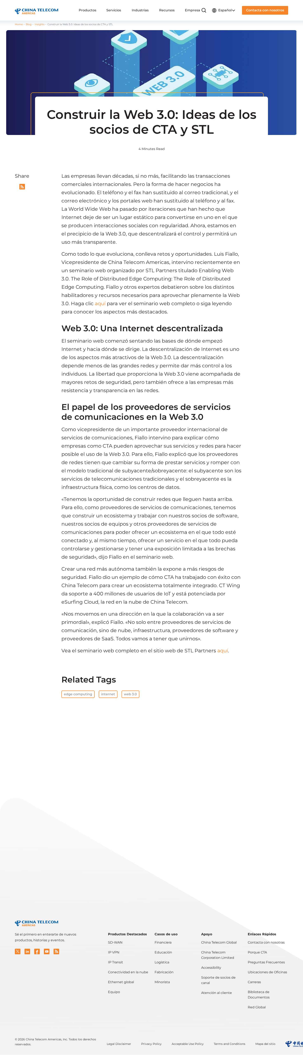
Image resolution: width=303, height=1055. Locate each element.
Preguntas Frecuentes (266, 962)
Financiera (163, 942)
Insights (40, 24)
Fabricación (164, 972)
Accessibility (211, 968)
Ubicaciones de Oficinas (267, 972)
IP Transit (115, 962)
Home (19, 24)
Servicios (113, 10)
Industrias (140, 10)
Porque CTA (257, 952)
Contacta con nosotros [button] (265, 10)
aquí (100, 303)
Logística (162, 962)
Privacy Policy (151, 1044)
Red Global (257, 1007)
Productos (87, 10)
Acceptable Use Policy (188, 1044)
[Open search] (204, 10)
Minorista (162, 982)
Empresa (192, 10)
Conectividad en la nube (128, 972)
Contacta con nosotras (266, 942)
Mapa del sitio (265, 1044)
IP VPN (113, 952)
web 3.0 (130, 694)
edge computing (78, 694)
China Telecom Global (219, 942)
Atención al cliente (216, 993)
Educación (163, 952)
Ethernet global (121, 982)
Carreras (254, 982)
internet (108, 694)
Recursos (167, 10)
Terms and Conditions (229, 1044)
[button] (17, 951)
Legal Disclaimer (119, 1044)
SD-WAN (115, 942)
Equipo (114, 992)
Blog (29, 24)
